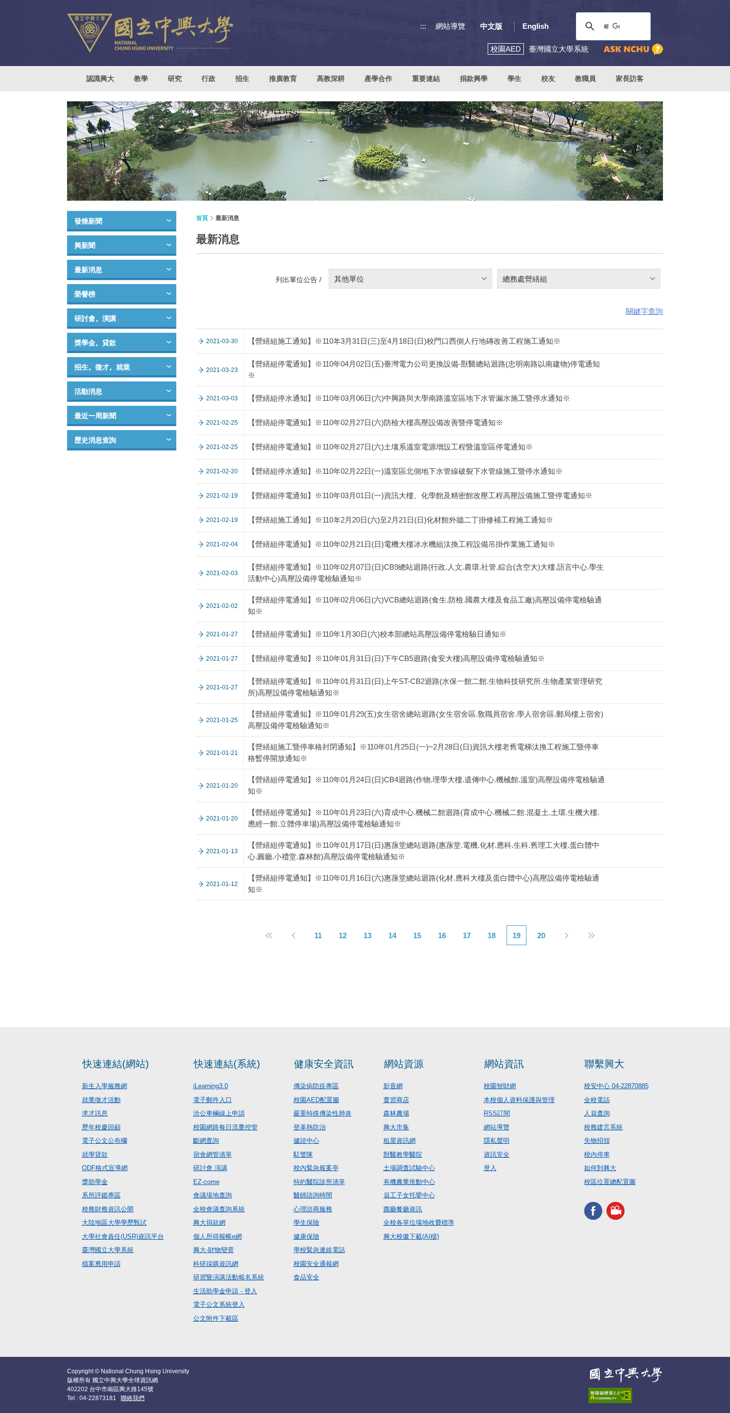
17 (467, 935)
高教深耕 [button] (331, 78)
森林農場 (396, 1113)
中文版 (491, 26)
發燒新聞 (88, 221)
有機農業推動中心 (409, 1182)
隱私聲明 (497, 1140)
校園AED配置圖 (316, 1100)
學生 (514, 78)
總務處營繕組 (525, 279)
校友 (548, 78)
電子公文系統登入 (219, 1304)
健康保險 (306, 1236)
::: (423, 26)
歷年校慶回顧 (101, 1127)
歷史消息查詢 (95, 440)
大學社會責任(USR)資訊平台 (123, 1236)
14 (392, 935)
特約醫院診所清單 (319, 1182)
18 (492, 935)
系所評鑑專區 (101, 1195)
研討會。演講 (95, 318)
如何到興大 (600, 1168)
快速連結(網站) (115, 1063)
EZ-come (206, 1182)
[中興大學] (625, 1375)
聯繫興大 (604, 1063)
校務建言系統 (603, 1127)
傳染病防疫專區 (316, 1086)
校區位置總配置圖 (610, 1182)
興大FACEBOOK (593, 1210)
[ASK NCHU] (633, 49)
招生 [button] (242, 78)
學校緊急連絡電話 (319, 1250)
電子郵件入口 (212, 1100)
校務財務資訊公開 (108, 1209)
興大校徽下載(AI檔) (411, 1236)
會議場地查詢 (212, 1195)
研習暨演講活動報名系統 (228, 1277)
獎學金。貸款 (95, 343)
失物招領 (597, 1140)
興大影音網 (615, 1210)
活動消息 (88, 391)
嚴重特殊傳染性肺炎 (322, 1113)
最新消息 (88, 270)
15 (417, 935)
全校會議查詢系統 (219, 1209)
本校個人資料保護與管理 (519, 1100)
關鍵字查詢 (644, 311)
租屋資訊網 (399, 1140)
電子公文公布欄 (104, 1140)
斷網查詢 (206, 1140)
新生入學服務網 (104, 1086)
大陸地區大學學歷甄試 (114, 1222)
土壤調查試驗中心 (409, 1168)
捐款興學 (474, 78)
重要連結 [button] (426, 78)
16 (442, 935)
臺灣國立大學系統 (108, 1250)
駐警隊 (303, 1154)
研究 (175, 78)
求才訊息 (95, 1113)
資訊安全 (497, 1154)
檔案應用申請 (101, 1263)
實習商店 (396, 1100)
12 (343, 935)
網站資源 (404, 1063)
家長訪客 (630, 78)
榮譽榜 (84, 294)
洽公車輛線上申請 (219, 1113)
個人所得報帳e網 (217, 1236)
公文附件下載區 (215, 1318)
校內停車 (597, 1154)
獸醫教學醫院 (402, 1154)
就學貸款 (95, 1154)
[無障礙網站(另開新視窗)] (625, 1395)
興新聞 (84, 245)
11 (318, 935)
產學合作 (378, 78)
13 (367, 935)
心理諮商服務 (312, 1209)
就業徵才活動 (101, 1100)
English (535, 26)
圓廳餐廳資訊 (402, 1209)
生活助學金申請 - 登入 (225, 1291)
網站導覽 (450, 26)
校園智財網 (500, 1086)
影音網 (393, 1086)
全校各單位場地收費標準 (418, 1222)
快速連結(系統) (227, 1063)
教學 (141, 78)
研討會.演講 (210, 1168)
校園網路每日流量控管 (225, 1127)
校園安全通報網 (316, 1263)
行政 (209, 78)
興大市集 (396, 1127)
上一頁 (293, 935)
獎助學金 (95, 1182)
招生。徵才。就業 (102, 367)
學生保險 (306, 1222)
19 (516, 935)
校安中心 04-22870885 (616, 1086)
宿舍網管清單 (212, 1154)
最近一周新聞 (95, 416)
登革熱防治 (309, 1127)
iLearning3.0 (210, 1086)
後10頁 (591, 935)
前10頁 (268, 935)
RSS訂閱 (497, 1113)
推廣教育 (283, 78)
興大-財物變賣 (213, 1250)
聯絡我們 (133, 1398)
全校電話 (597, 1100)
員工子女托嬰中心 (409, 1195)
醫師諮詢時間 (312, 1195)
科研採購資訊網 (215, 1263)
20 (541, 935)
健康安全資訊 (324, 1063)
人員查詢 (597, 1113)
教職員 (585, 78)
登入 (490, 1168)
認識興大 (100, 78)
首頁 (202, 218)
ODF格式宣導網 (105, 1168)
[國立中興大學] (150, 33)
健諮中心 (306, 1140)
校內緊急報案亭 (316, 1168)
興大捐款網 (209, 1222)
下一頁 (566, 935)
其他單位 (349, 279)
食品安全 (306, 1277)
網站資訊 (504, 1063)
